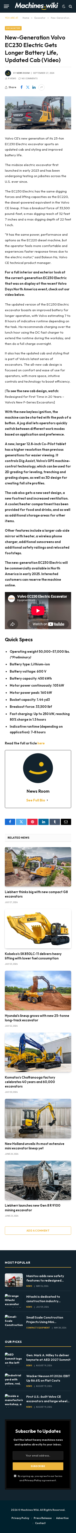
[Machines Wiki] (36, 6)
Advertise (62, 1518)
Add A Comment (38, 1230)
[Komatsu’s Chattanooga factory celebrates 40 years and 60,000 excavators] (38, 1052)
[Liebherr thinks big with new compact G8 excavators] (38, 866)
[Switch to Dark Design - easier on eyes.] (63, 6)
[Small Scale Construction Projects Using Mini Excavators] (14, 1321)
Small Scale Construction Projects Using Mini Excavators (44, 1321)
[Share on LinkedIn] (34, 87)
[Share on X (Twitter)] (28, 87)
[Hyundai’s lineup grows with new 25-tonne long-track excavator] (38, 990)
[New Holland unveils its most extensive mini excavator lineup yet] (38, 1118)
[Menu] (6, 6)
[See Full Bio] (47, 800)
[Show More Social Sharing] (41, 87)
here (41, 743)
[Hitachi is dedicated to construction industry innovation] (14, 1300)
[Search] (70, 6)
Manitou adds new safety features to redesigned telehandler (45, 1280)
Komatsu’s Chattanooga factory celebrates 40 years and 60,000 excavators (30, 1081)
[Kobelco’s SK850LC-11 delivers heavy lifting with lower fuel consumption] (38, 928)
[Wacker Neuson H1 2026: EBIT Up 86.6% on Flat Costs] (14, 1380)
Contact (40, 1523)
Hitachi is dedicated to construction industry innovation (43, 1301)
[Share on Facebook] (21, 87)
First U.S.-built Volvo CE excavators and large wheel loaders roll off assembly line (47, 1401)
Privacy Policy (33, 1480)
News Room (23, 73)
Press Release (43, 1518)
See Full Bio (35, 800)
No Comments (30, 78)
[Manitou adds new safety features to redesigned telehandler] (14, 1280)
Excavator (13, 28)
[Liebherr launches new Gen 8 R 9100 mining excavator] (38, 1180)
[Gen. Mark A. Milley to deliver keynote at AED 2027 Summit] (14, 1359)
